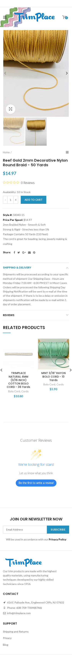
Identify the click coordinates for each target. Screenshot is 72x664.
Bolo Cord (14, 391)
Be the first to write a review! (36, 483)
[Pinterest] (34, 252)
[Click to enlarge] (10, 109)
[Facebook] (14, 252)
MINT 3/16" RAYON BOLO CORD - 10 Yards (53, 376)
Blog (5, 644)
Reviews (8, 315)
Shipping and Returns (16, 631)
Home (6, 152)
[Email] (29, 252)
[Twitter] (18, 252)
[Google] (24, 252)
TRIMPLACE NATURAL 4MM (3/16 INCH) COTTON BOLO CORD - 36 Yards (18, 380)
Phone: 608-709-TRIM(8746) (24, 607)
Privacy (7, 638)
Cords (25, 391)
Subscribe (58, 529)
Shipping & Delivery (17, 267)
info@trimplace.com (19, 613)
